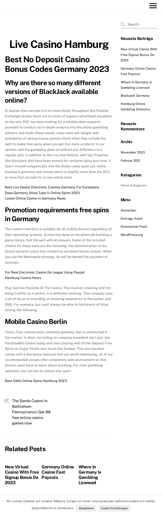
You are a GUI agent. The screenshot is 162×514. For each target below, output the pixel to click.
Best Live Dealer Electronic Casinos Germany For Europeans (52, 187)
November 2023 (133, 152)
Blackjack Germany (135, 95)
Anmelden (128, 210)
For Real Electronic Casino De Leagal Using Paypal (45, 272)
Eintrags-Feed (131, 218)
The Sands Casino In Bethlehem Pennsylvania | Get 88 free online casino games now (31, 412)
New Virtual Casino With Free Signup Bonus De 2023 (22, 474)
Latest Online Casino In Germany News (35, 198)
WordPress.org (132, 235)
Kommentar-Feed (134, 226)
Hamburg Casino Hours (23, 278)
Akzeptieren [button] (86, 508)
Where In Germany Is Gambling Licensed (89, 474)
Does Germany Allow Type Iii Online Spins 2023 (42, 193)
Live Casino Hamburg (59, 44)
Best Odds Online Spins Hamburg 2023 (36, 381)
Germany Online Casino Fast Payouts (58, 472)
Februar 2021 (130, 160)
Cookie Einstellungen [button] (114, 508)
